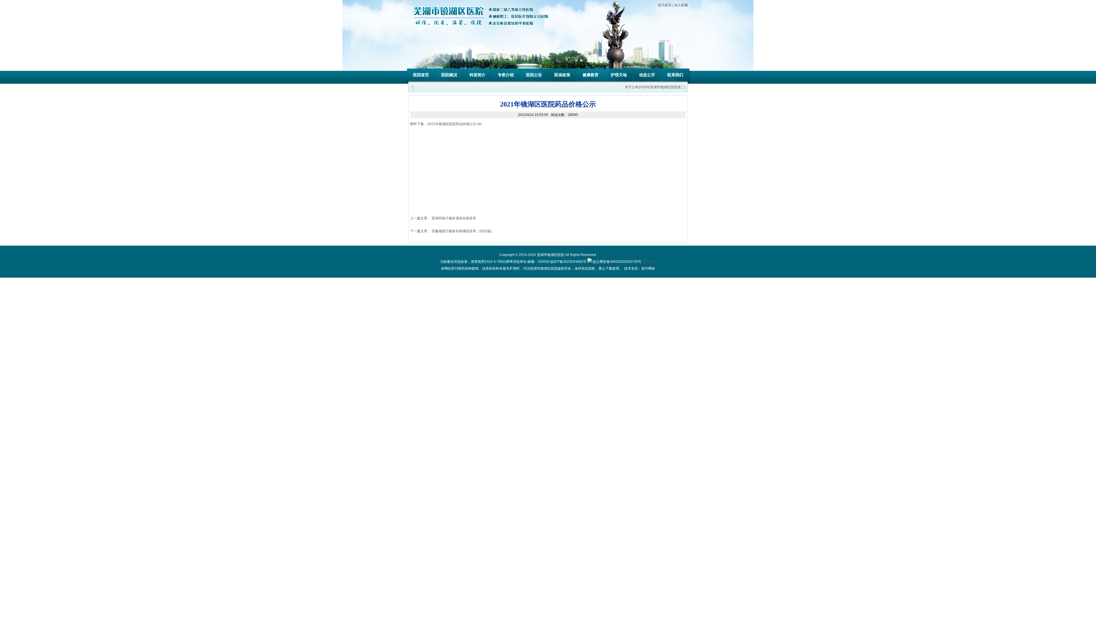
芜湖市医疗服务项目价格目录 (454, 218)
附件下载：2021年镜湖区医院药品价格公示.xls (445, 124)
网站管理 (649, 262)
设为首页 (665, 5)
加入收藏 (681, 5)
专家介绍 (506, 75)
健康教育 (591, 75)
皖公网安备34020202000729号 (616, 262)
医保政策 (562, 75)
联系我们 (675, 75)
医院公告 (534, 75)
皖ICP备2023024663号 (569, 262)
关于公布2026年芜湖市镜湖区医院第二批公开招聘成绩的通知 (665, 87)
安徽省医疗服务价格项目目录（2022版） (463, 231)
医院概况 (449, 75)
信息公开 (647, 75)
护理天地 (619, 75)
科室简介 (477, 75)
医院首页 (421, 75)
